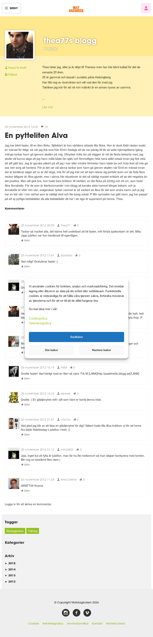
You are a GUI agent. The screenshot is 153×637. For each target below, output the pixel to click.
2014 (10, 569)
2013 (10, 575)
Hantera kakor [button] (101, 350)
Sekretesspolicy (53, 623)
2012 (10, 581)
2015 (10, 563)
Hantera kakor (115, 623)
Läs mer (47, 107)
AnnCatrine (68, 479)
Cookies (33, 623)
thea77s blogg (70, 40)
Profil (17, 68)
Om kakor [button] (51, 350)
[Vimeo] (87, 613)
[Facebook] (76, 613)
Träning (32, 531)
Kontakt (97, 623)
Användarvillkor (77, 623)
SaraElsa (66, 255)
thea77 (65, 225)
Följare (12, 74)
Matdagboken (15, 531)
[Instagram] (66, 613)
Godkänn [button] (76, 336)
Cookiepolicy (38, 318)
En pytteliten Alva (36, 135)
